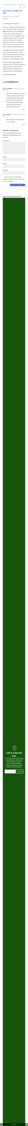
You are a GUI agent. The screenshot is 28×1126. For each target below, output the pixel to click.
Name (5, 157)
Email (5, 163)
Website (5, 170)
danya (6, 16)
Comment (6, 141)
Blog (17, 16)
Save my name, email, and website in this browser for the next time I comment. (13, 179)
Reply (23, 109)
